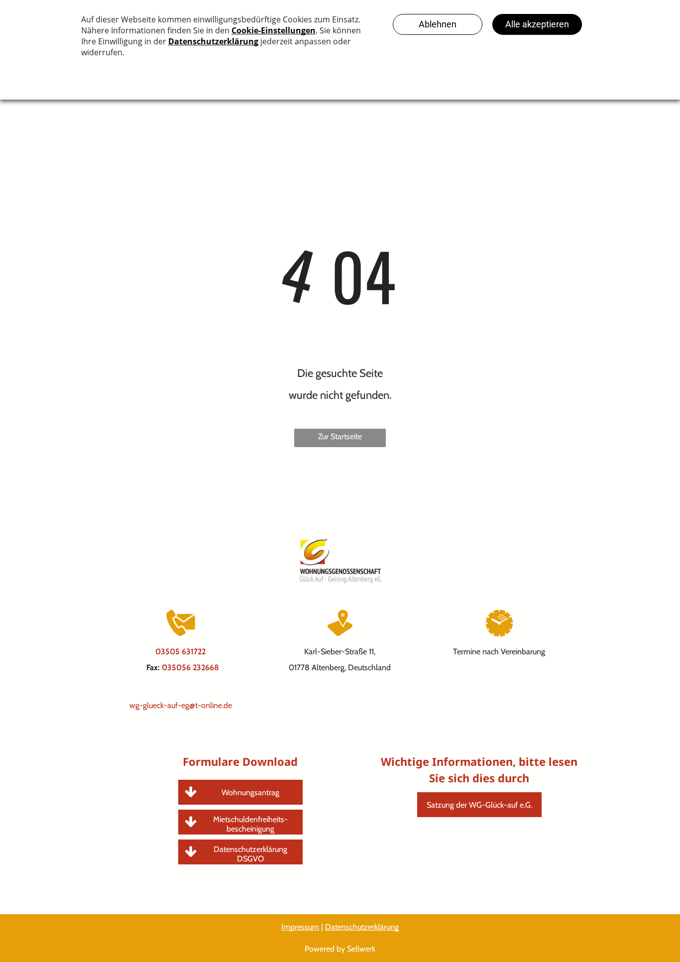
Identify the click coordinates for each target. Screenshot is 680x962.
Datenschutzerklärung (362, 927)
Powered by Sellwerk (340, 949)
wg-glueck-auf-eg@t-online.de (180, 705)
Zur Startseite (340, 436)
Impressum (300, 927)
